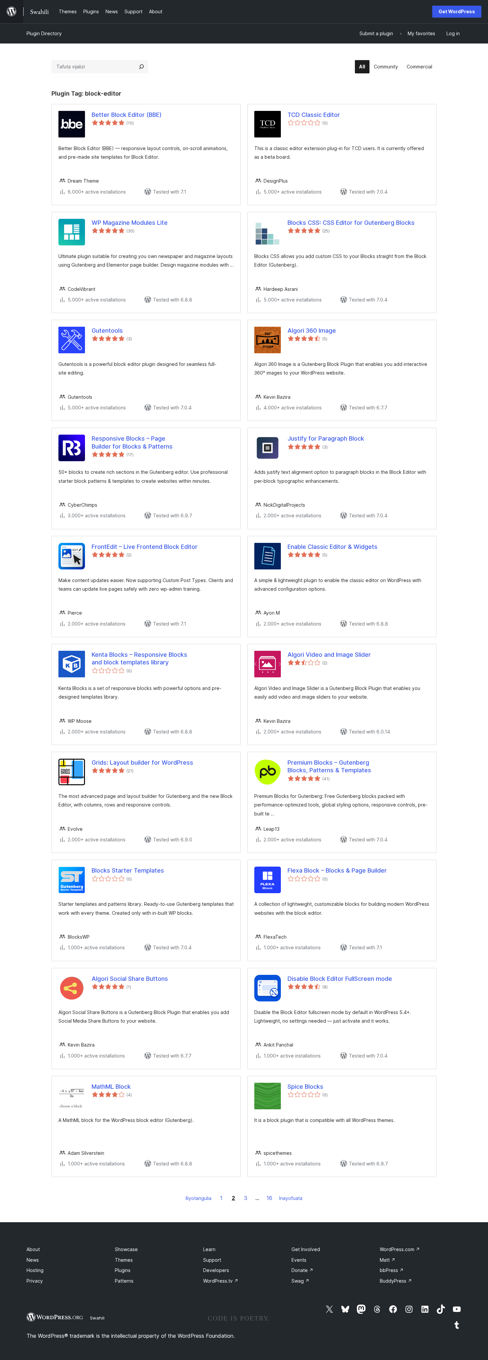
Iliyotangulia (198, 1198)
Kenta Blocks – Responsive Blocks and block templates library (139, 658)
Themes (124, 1260)
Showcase (126, 1249)
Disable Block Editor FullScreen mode (339, 978)
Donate (302, 1270)
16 (269, 1198)
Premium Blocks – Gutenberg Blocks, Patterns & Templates (329, 766)
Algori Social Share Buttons (130, 978)
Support (212, 1260)
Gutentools (107, 330)
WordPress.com (400, 1249)
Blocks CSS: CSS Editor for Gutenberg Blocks (351, 222)
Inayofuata (290, 1198)
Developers (216, 1270)
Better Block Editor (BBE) (127, 114)
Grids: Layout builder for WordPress (142, 762)
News (33, 1260)
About (33, 1249)
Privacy (35, 1281)
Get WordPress (457, 11)
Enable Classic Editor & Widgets (332, 546)
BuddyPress (396, 1281)
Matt (387, 1260)
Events (298, 1260)
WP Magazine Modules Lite (130, 222)
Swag (300, 1281)
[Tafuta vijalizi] (141, 66)
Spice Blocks (305, 1086)
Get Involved (305, 1249)
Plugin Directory (44, 33)
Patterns (124, 1281)
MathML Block (111, 1086)
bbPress (392, 1270)
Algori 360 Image (311, 330)
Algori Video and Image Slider (329, 654)
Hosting (35, 1270)
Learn (209, 1249)
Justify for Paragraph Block (325, 438)
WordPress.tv (220, 1281)
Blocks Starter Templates (128, 870)
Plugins (122, 1270)
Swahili (97, 1317)
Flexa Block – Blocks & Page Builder (337, 870)
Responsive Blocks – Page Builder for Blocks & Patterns (132, 442)
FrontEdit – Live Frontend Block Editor (145, 546)
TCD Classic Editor (313, 114)
